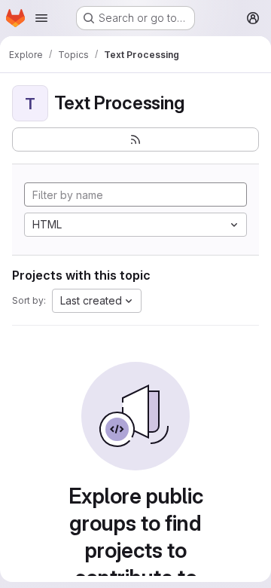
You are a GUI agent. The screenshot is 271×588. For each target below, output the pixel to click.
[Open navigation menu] (41, 18)
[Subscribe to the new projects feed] (135, 139)
